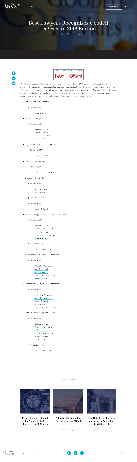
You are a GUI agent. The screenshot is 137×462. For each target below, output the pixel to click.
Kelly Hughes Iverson (44, 333)
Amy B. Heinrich (41, 269)
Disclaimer (108, 453)
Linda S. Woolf (41, 113)
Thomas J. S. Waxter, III (45, 172)
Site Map (129, 453)
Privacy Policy (119, 453)
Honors (79, 34)
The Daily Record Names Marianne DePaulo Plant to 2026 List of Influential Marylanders (101, 421)
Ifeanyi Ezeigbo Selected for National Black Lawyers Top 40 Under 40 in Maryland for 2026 (35, 421)
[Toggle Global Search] (126, 7)
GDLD (60, 34)
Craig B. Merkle (41, 192)
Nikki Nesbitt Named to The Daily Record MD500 (68, 419)
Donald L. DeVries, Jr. (44, 189)
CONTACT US (114, 7)
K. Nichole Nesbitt (42, 136)
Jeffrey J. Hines (41, 156)
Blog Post (39, 430)
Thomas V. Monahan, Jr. (45, 235)
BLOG (31, 7)
